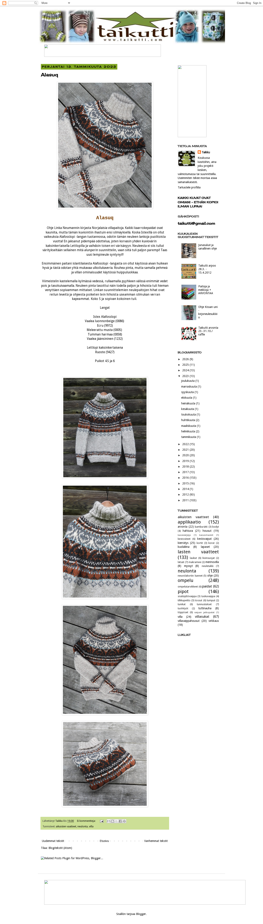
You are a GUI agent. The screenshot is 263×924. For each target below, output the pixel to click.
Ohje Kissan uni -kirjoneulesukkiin (208, 312)
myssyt (188, 566)
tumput (211, 600)
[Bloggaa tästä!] (113, 821)
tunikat (182, 604)
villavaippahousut (189, 620)
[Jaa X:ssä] (116, 821)
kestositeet (184, 538)
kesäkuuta (188, 409)
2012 (186, 494)
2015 (186, 483)
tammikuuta (189, 437)
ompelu (185, 580)
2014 (186, 489)
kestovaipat (204, 538)
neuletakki (207, 566)
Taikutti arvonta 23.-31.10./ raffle (208, 331)
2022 (186, 444)
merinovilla (212, 562)
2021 (186, 449)
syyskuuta (188, 392)
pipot (183, 591)
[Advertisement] (198, 739)
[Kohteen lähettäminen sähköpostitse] (109, 821)
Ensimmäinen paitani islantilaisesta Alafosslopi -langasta (82, 263)
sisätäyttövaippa (187, 596)
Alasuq (49, 74)
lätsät (181, 562)
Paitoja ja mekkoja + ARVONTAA (205, 290)
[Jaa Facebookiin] (120, 821)
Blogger (141, 914)
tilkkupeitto (184, 600)
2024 (186, 370)
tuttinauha (204, 608)
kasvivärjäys (184, 535)
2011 (186, 500)
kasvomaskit (206, 535)
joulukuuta (188, 380)
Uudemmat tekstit (53, 841)
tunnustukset (204, 604)
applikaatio (189, 522)
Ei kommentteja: (86, 820)
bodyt (215, 526)
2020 (186, 455)
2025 (186, 364)
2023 (186, 376)
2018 (186, 466)
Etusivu (104, 841)
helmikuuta (188, 431)
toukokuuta (189, 414)
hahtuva (188, 530)
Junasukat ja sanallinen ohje (207, 246)
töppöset (183, 612)
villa (91, 826)
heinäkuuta (188, 403)
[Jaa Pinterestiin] (124, 821)
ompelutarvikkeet (188, 586)
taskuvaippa (208, 596)
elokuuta (187, 397)
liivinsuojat (208, 558)
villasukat (202, 616)
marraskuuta (189, 386)
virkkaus (214, 620)
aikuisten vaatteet (66, 826)
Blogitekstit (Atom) (60, 848)
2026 (186, 359)
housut (207, 530)
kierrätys (183, 542)
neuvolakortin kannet (190, 575)
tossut (198, 600)
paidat (207, 586)
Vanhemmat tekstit (156, 841)
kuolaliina (183, 546)
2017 (186, 472)
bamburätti (201, 526)
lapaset (205, 546)
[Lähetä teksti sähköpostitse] (101, 820)
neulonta (82, 826)
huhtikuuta (188, 420)
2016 (186, 477)
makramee (195, 562)
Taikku (206, 152)
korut (211, 542)
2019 (186, 461)
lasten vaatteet (198, 551)
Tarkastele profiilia (189, 187)
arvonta (182, 526)
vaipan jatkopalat (204, 612)
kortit (200, 542)
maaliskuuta (189, 425)
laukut (193, 558)
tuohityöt (183, 608)
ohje (210, 575)
